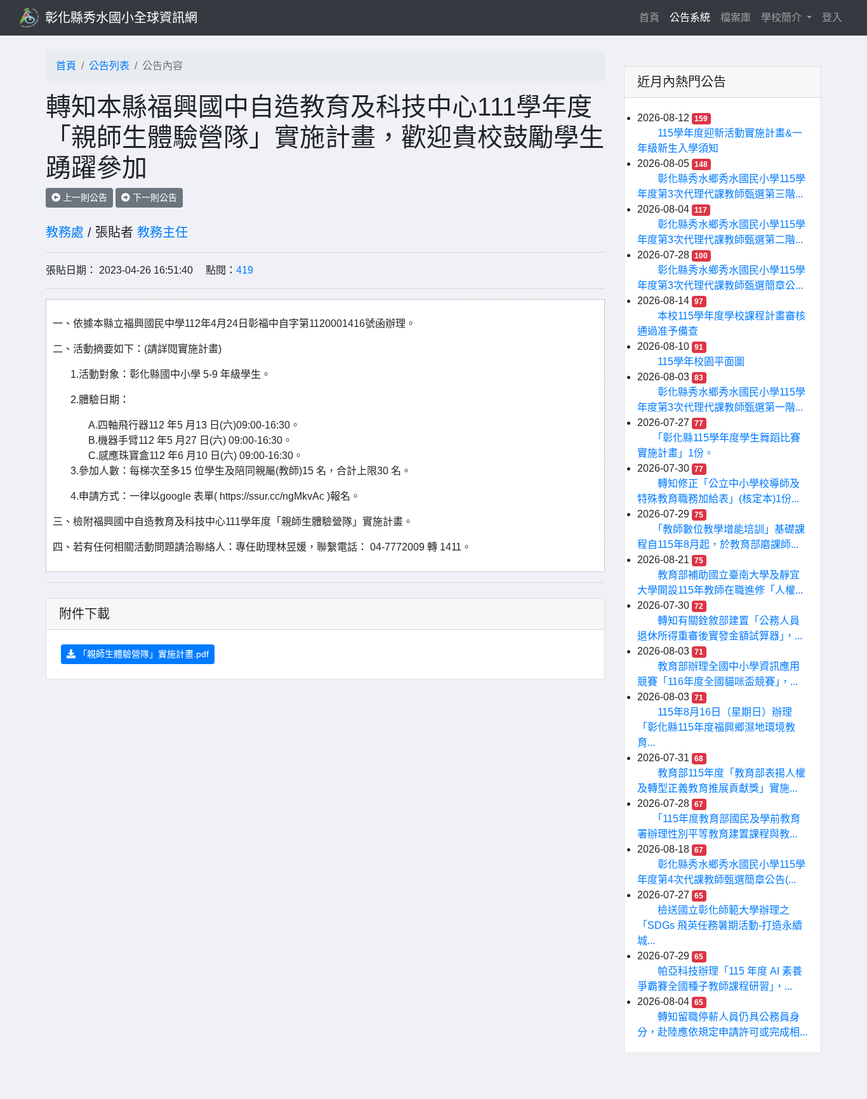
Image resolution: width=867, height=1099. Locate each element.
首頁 (652, 17)
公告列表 (109, 65)
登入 (832, 17)
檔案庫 (735, 17)
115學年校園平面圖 (701, 361)
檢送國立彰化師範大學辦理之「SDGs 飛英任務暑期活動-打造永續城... (719, 925)
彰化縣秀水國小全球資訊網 (121, 18)
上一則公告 (83, 197)
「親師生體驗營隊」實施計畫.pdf (142, 654)
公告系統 (690, 17)
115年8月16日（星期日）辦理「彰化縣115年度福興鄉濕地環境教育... (716, 727)
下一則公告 (153, 197)
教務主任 (162, 232)
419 (244, 270)
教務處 (65, 232)
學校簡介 (782, 17)
